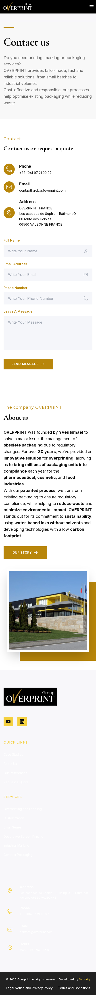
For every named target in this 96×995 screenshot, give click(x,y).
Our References (15, 773)
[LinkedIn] (22, 721)
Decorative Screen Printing (23, 836)
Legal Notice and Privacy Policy (29, 988)
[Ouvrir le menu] (91, 6)
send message (25, 364)
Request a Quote (16, 782)
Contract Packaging (18, 855)
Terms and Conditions (74, 988)
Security (84, 979)
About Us (10, 764)
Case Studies (13, 754)
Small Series (12, 827)
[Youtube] (8, 721)
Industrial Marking (16, 845)
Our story (22, 552)
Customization (14, 818)
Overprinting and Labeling (23, 809)
